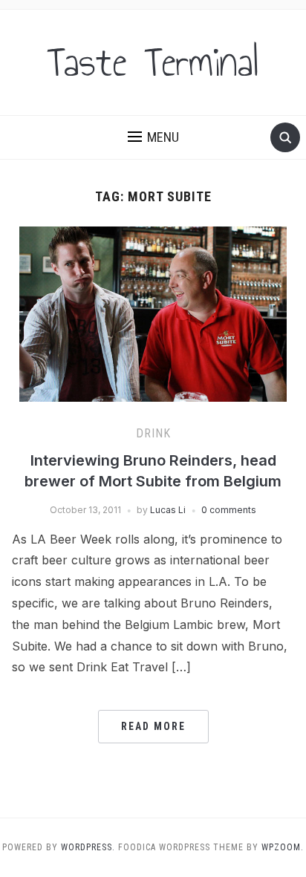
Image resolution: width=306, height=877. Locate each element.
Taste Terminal (153, 62)
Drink (153, 433)
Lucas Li (168, 509)
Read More (153, 726)
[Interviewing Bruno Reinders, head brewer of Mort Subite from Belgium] (153, 312)
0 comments (228, 509)
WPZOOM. (282, 847)
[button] (153, 137)
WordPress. (88, 847)
